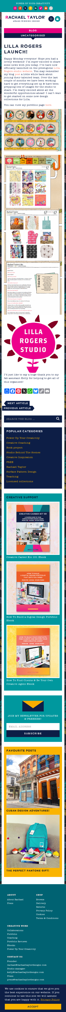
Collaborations (15, 930)
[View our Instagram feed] (15, 8)
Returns (40, 907)
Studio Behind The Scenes (23, 452)
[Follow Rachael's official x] (25, 8)
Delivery (41, 903)
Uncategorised (33, 35)
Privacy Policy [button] (50, 999)
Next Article (18, 403)
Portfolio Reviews (17, 941)
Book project (14, 447)
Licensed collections (19, 481)
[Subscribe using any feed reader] (51, 8)
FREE (9, 462)
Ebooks (11, 945)
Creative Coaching (18, 442)
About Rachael (15, 899)
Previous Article (17, 408)
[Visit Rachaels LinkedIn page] (35, 8)
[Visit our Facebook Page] (20, 8)
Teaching (12, 476)
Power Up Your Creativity (23, 438)
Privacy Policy (44, 910)
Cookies (40, 914)
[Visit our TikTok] (41, 8)
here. (48, 105)
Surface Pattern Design (21, 471)
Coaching (12, 938)
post (17, 74)
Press (10, 903)
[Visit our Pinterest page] (30, 8)
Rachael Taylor (16, 466)
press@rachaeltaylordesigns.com (25, 979)
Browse (40, 899)
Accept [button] (33, 1006)
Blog (33, 30)
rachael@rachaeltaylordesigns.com (27, 965)
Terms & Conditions (47, 918)
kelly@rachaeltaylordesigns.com (25, 972)
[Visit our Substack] (46, 8)
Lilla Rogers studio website (32, 70)
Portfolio (12, 934)
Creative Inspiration (19, 457)
